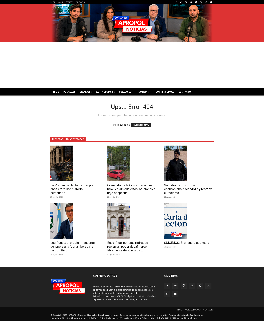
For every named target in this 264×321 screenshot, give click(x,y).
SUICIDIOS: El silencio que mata (186, 243)
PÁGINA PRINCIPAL (141, 125)
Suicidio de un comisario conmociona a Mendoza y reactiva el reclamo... (188, 189)
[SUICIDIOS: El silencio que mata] (189, 221)
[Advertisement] (132, 65)
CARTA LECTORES (105, 91)
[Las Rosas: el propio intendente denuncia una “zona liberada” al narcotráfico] (75, 221)
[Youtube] (211, 2)
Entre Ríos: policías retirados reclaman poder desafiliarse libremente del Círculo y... (127, 246)
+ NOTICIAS (142, 91)
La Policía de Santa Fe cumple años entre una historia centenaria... (71, 189)
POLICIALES (69, 91)
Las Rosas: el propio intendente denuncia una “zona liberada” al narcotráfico (72, 246)
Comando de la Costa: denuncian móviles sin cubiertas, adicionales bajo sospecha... (131, 189)
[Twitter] (201, 2)
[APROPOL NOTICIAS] (132, 23)
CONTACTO (80, 2)
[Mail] (191, 2)
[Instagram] (186, 2)
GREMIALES (86, 91)
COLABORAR (125, 91)
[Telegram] (196, 2)
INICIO (52, 2)
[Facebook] (176, 2)
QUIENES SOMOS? (65, 2)
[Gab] (181, 2)
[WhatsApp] (206, 2)
